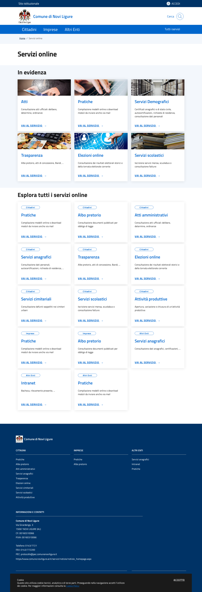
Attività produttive (25, 497)
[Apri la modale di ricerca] (180, 16)
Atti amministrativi (25, 469)
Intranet (136, 464)
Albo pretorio (22, 464)
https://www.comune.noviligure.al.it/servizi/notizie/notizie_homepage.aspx (53, 559)
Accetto (179, 580)
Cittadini (30, 207)
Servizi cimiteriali (24, 488)
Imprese (30, 333)
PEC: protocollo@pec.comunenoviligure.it (36, 554)
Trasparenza (22, 478)
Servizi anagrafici (24, 473)
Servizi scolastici (24, 492)
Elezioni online (23, 483)
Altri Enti (144, 333)
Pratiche (20, 459)
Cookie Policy (72, 586)
